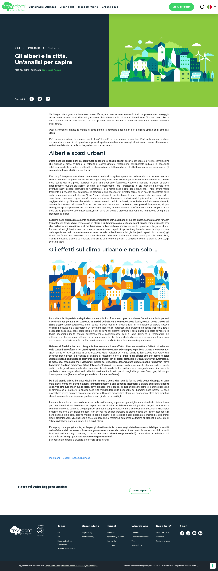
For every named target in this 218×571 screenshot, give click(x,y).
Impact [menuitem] (111, 526)
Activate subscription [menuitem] (66, 548)
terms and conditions (70, 566)
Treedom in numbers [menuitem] (140, 537)
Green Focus (110, 6)
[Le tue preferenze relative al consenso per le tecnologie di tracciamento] (213, 566)
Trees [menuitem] (62, 526)
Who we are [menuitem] (140, 526)
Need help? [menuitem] (164, 526)
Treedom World (88, 6)
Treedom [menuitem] (135, 532)
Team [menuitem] (134, 541)
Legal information (52, 566)
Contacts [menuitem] (160, 537)
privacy (82, 566)
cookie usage (91, 566)
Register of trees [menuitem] (163, 541)
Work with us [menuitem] (137, 545)
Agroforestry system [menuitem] (115, 537)
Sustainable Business (42, 6)
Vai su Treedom (181, 6)
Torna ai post (139, 490)
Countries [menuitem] (111, 545)
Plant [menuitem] (60, 532)
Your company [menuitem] (88, 537)
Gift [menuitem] (59, 537)
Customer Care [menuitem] (162, 532)
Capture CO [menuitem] (87, 532)
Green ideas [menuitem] (90, 526)
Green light (66, 6)
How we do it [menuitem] (112, 541)
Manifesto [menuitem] (111, 532)
